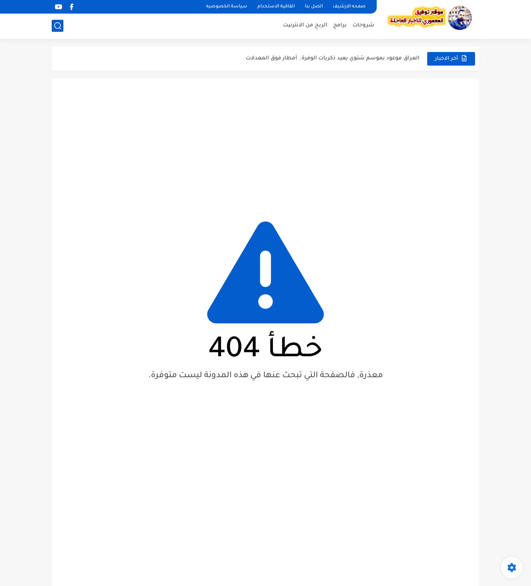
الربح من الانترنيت (305, 25)
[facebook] (71, 7)
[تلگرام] (84, 7)
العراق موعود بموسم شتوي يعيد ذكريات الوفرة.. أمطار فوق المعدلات (332, 58)
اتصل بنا (314, 6)
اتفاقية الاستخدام (276, 6)
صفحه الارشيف (349, 6)
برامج (340, 25)
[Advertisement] (265, 144)
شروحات (363, 25)
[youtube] (58, 7)
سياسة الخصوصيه (226, 6)
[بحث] (57, 26)
